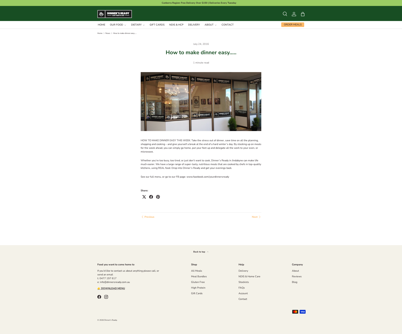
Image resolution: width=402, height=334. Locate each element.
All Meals (196, 271)
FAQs (242, 287)
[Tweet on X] (144, 196)
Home (101, 24)
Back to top (199, 251)
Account (243, 293)
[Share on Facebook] (151, 196)
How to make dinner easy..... (125, 33)
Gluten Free (198, 282)
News (107, 33)
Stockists (244, 282)
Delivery (194, 24)
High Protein (198, 287)
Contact (228, 24)
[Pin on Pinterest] (158, 196)
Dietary (136, 24)
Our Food (116, 24)
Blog (294, 282)
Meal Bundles (199, 276)
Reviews (297, 276)
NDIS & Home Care (249, 276)
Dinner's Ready (110, 320)
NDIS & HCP (176, 24)
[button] (302, 14)
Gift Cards (157, 24)
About (209, 24)
